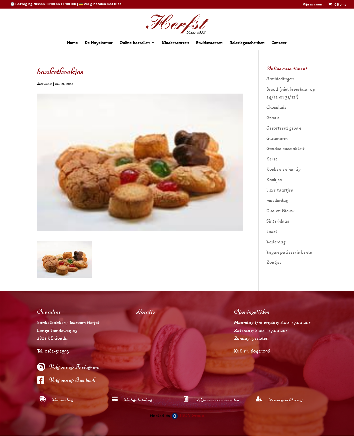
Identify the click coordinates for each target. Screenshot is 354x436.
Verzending (62, 399)
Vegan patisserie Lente (289, 252)
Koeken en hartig (283, 169)
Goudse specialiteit (285, 148)
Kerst (271, 159)
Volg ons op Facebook (72, 380)
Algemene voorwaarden (217, 399)
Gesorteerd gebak (283, 128)
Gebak (272, 118)
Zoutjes (273, 262)
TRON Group (191, 415)
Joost (48, 84)
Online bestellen (135, 43)
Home (72, 43)
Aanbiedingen (280, 79)
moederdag (277, 200)
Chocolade (276, 107)
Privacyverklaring (285, 399)
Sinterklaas (277, 221)
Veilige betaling (138, 399)
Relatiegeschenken (247, 43)
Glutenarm (277, 138)
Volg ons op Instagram (74, 366)
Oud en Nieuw (280, 211)
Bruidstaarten (209, 43)
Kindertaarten (175, 43)
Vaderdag (276, 242)
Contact (279, 43)
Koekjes (274, 179)
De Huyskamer (99, 43)
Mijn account (313, 4)
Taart (271, 231)
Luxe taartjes (279, 190)
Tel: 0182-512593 (53, 351)
